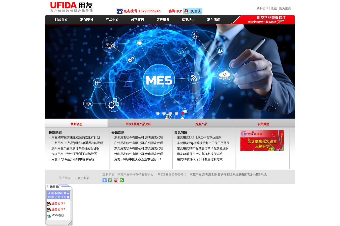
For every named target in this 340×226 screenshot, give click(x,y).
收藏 (274, 8)
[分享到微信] (122, 180)
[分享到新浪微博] (116, 180)
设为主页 (285, 8)
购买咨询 (263, 8)
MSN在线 (57, 215)
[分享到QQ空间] (110, 180)
